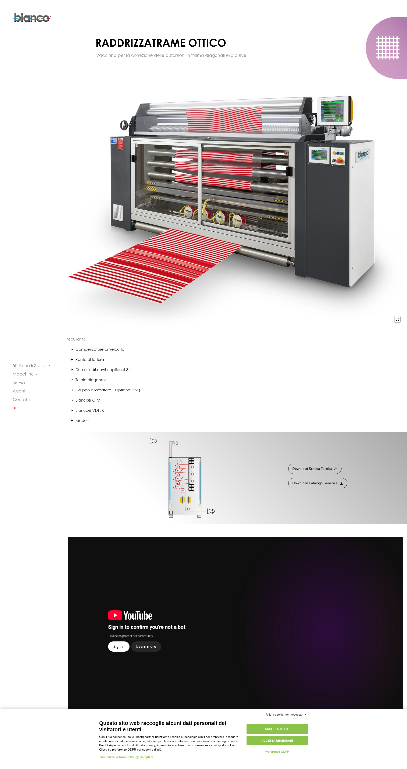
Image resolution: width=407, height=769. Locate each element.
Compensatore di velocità (99, 349)
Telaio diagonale (91, 380)
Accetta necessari (277, 740)
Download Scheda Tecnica (312, 468)
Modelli (82, 420)
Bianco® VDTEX (89, 410)
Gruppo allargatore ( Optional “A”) (107, 390)
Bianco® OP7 (87, 400)
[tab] (235, 349)
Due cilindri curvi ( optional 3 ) (103, 369)
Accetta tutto (277, 729)
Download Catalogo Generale (315, 483)
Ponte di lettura (89, 359)
